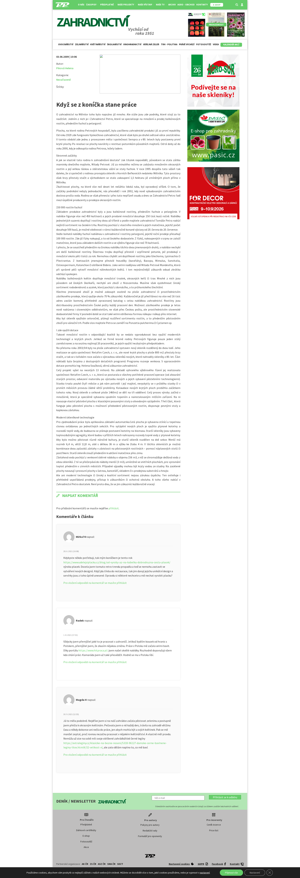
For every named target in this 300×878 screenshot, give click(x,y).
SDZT (120, 863)
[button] (225, 797)
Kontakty (202, 4)
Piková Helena (64, 68)
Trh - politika (169, 44)
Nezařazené (63, 79)
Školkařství (114, 44)
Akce (86, 847)
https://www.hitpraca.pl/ (93, 650)
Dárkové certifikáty (86, 830)
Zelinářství (82, 44)
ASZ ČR (102, 863)
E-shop (86, 835)
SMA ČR (111, 863)
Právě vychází (186, 44)
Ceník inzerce (214, 824)
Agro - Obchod (186, 4)
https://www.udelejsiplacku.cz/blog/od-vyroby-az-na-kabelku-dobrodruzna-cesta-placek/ (116, 562)
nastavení (205, 872)
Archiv (172, 4)
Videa (216, 44)
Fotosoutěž (203, 44)
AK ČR (85, 863)
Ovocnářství (65, 44)
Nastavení (255, 872)
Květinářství (97, 44)
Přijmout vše (231, 872)
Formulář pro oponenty (150, 836)
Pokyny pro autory (150, 824)
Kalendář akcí (231, 44)
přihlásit (114, 508)
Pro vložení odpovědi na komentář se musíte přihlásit (95, 583)
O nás (81, 4)
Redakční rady (150, 830)
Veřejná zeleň (151, 44)
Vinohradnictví (132, 44)
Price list (213, 830)
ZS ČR (93, 863)
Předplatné (86, 824)
